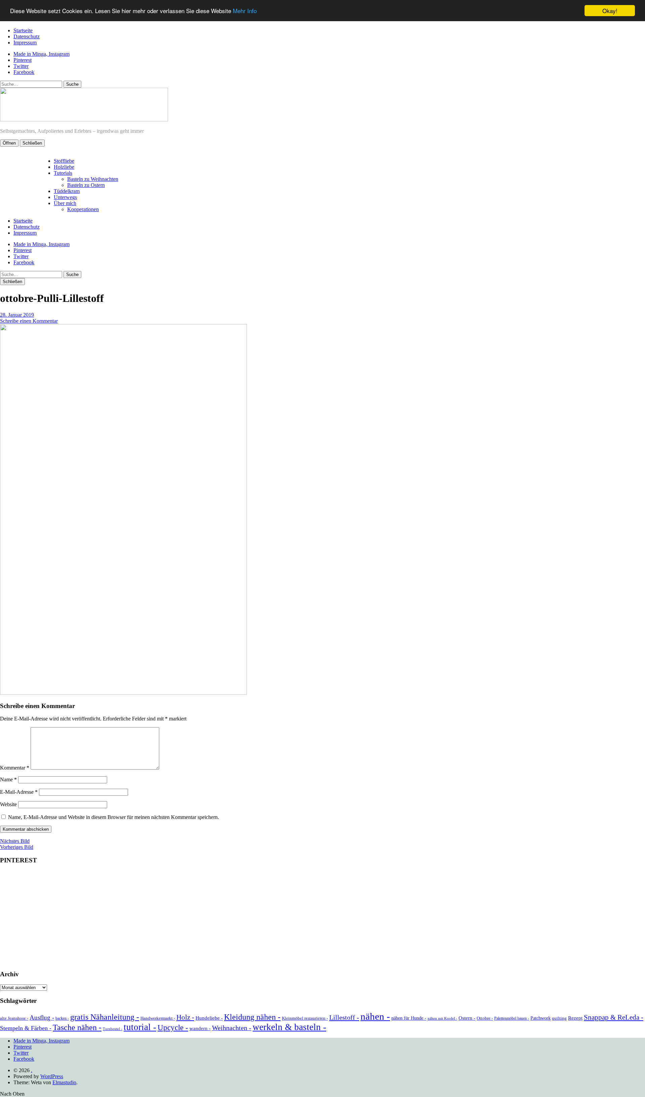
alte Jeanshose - (14, 1018)
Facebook (23, 72)
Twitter (21, 66)
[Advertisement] (322, 917)
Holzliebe (64, 167)
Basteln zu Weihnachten (92, 179)
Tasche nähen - (77, 1027)
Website (8, 804)
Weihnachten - (231, 1027)
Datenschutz (26, 36)
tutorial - (140, 1027)
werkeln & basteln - (289, 1027)
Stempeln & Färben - (25, 1028)
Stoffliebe (64, 161)
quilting (559, 1018)
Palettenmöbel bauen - (511, 1018)
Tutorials (63, 173)
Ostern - (467, 1018)
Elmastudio (64, 1082)
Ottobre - (485, 1018)
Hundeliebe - (209, 1018)
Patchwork (540, 1018)
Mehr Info (245, 11)
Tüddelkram (67, 191)
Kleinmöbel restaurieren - (305, 1018)
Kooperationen (83, 209)
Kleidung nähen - (252, 1016)
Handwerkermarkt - (157, 1018)
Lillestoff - (344, 1017)
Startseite (23, 30)
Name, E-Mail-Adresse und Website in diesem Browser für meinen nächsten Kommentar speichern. (113, 817)
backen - (62, 1018)
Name (8, 779)
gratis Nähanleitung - (104, 1017)
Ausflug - (42, 1017)
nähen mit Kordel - (442, 1018)
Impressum (25, 42)
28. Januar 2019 (17, 315)
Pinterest (22, 60)
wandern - (200, 1028)
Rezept (575, 1018)
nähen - (375, 1016)
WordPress (51, 1076)
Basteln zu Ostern (86, 185)
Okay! (609, 10)
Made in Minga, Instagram (41, 54)
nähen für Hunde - (408, 1018)
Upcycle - (173, 1027)
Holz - (185, 1017)
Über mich (65, 203)
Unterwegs (65, 197)
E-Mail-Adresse (19, 792)
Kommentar (14, 768)
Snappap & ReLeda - (613, 1017)
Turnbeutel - (112, 1029)
